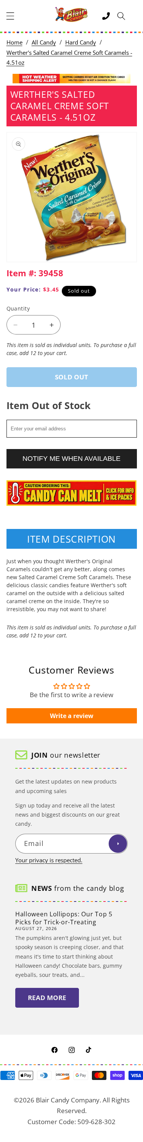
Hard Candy (80, 42)
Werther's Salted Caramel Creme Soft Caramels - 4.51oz (69, 58)
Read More (47, 997)
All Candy (44, 42)
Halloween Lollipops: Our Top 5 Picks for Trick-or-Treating (63, 918)
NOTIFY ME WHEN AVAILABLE (71, 458)
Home (14, 42)
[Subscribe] (118, 844)
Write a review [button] (71, 716)
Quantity (18, 308)
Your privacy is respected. (48, 860)
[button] (10, 16)
